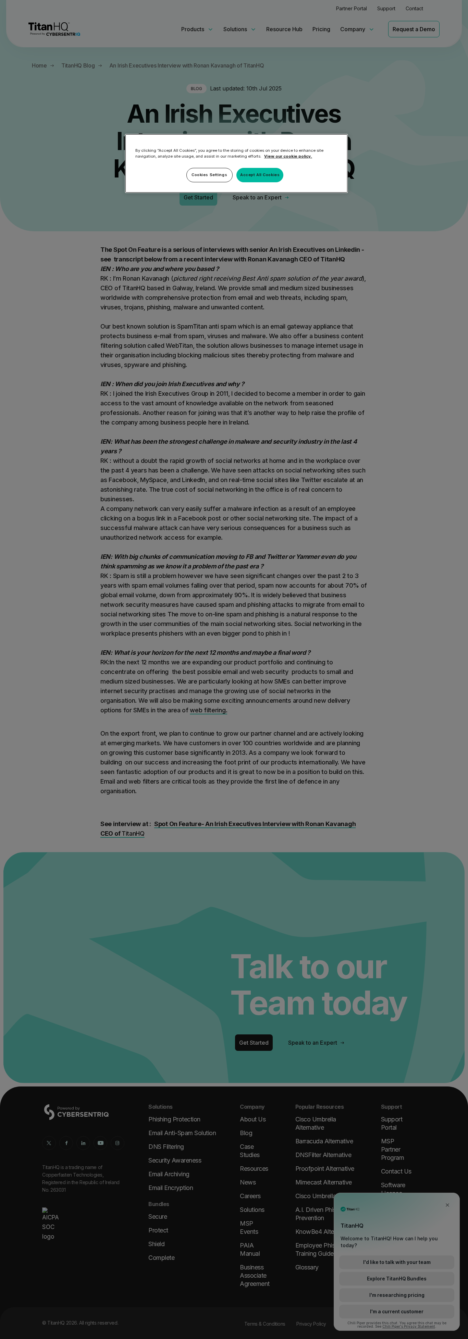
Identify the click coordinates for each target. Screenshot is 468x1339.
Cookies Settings (209, 174)
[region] (236, 163)
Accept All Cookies (260, 174)
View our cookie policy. (288, 156)
